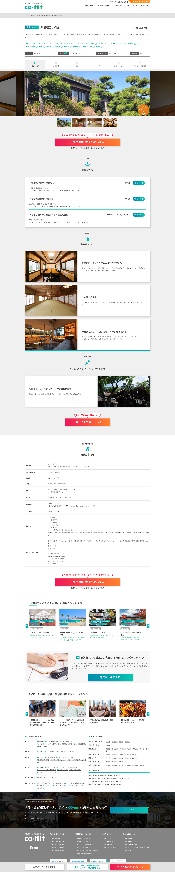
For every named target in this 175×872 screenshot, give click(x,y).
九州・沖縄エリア (94, 765)
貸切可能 (41, 767)
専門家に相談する (104, 6)
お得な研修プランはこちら (143, 109)
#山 (123, 44)
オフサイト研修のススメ (86, 844)
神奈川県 (115, 749)
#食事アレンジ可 (87, 46)
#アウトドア (36, 44)
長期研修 (64, 744)
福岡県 (108, 765)
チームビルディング (44, 744)
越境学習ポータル (84, 841)
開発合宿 (56, 744)
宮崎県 (127, 765)
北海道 (108, 742)
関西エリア (92, 758)
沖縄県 (142, 765)
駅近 (47, 751)
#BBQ (28, 44)
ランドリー (48, 786)
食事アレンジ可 (63, 770)
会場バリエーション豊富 (65, 757)
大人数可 (41, 757)
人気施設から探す (58, 850)
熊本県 (114, 765)
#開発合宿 (66, 46)
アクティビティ (52, 777)
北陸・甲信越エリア (95, 745)
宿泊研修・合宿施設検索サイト (35, 834)
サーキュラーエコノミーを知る (88, 850)
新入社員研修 (50, 741)
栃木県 (142, 749)
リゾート (41, 751)
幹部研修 (41, 741)
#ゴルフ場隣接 (90, 44)
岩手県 (121, 742)
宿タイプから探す (58, 844)
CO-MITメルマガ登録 (85, 853)
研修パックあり (51, 767)
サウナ (46, 788)
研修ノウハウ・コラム (85, 838)
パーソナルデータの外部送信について (138, 847)
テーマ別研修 (42, 746)
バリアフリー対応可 (79, 760)
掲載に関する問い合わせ (111, 847)
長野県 (121, 754)
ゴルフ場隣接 (58, 783)
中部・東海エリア (94, 754)
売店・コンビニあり (78, 786)
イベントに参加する (84, 847)
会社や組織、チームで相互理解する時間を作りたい (106, 784)
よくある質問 (108, 844)
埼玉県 (129, 749)
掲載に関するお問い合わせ (119, 2)
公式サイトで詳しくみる (87, 422)
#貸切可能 (48, 46)
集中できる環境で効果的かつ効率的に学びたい (104, 775)
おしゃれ (41, 762)
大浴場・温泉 (47, 783)
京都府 (114, 758)
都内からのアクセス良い (59, 751)
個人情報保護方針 (131, 844)
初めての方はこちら (143, 6)
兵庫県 (121, 758)
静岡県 (114, 754)
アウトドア (41, 777)
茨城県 (135, 749)
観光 (39, 783)
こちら (88, 466)
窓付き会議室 (50, 757)
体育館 (76, 783)
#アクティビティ (48, 44)
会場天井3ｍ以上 (43, 760)
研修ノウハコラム (123, 6)
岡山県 (108, 762)
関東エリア (92, 749)
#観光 (40, 46)
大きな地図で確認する (55, 492)
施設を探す (89, 6)
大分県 (121, 765)
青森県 (114, 742)
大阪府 (108, 758)
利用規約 (129, 838)
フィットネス (58, 786)
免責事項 (129, 841)
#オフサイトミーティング (76, 44)
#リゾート (115, 44)
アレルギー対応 (75, 770)
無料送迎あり (73, 767)
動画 (69, 760)
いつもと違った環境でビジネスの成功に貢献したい (106, 781)
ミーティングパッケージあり (47, 772)
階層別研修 (82, 744)
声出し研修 (73, 744)
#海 (138, 44)
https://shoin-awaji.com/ (57, 484)
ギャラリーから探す (59, 847)
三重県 (134, 754)
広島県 (114, 762)
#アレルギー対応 (60, 44)
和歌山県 (135, 758)
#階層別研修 (76, 46)
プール (67, 786)
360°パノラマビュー (58, 760)
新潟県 (108, 745)
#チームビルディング (103, 44)
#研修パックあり (30, 46)
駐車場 (40, 786)
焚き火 (40, 788)
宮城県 (127, 742)
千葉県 (122, 749)
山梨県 (108, 754)
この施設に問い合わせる (90, 142)
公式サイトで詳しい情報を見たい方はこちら (87, 148)
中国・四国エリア (94, 761)
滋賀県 (127, 758)
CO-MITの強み (108, 841)
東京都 (108, 749)
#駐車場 (98, 46)
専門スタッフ (62, 767)
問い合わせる (138, 183)
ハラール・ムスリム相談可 (47, 770)
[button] (27, 626)
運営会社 (129, 850)
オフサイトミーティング (65, 741)
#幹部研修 (130, 44)
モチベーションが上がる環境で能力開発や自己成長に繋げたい (109, 778)
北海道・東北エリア (95, 741)
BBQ (82, 783)
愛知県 (127, 754)
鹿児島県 (135, 765)
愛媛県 (121, 762)
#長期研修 (57, 46)
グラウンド (68, 783)
